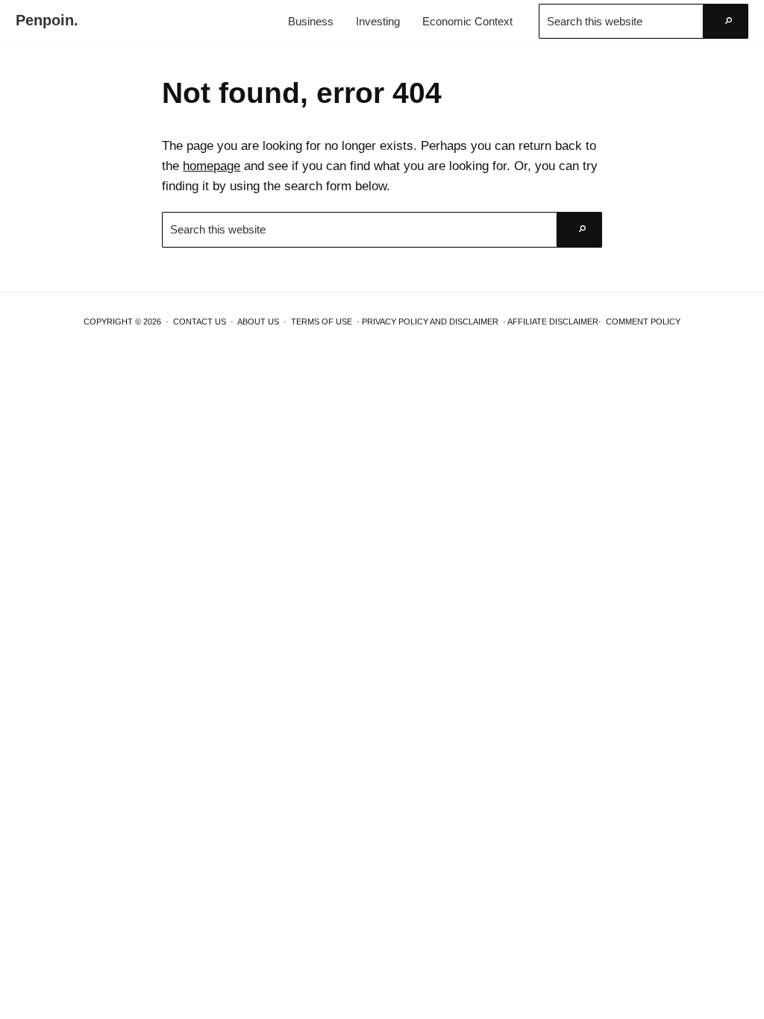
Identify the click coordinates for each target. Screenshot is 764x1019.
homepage (211, 165)
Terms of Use (321, 321)
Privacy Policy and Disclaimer (430, 321)
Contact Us (199, 321)
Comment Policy (643, 321)
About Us (258, 321)
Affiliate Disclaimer (552, 321)
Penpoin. (47, 20)
